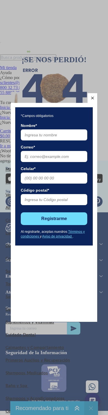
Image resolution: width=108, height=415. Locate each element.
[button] (92, 98)
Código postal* (35, 190)
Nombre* (29, 125)
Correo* (28, 147)
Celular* (28, 168)
